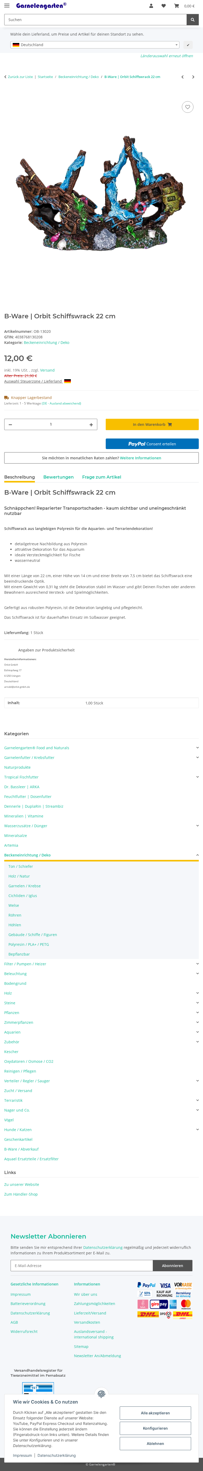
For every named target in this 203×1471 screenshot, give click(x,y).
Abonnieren (172, 1265)
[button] (151, 6)
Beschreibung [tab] (19, 477)
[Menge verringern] (10, 424)
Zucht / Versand (18, 1090)
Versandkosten (87, 1322)
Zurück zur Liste (20, 76)
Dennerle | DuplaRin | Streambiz (33, 806)
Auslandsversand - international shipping (94, 1334)
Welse (13, 905)
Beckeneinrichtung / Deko (46, 342)
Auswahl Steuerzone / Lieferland (33, 381)
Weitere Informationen (140, 457)
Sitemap (81, 1346)
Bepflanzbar (19, 954)
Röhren (14, 915)
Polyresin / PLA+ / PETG (28, 944)
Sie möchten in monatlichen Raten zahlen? (101, 457)
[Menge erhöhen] (91, 424)
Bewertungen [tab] (58, 477)
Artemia (11, 845)
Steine (9, 1002)
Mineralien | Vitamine (23, 816)
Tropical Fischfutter (21, 777)
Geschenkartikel (18, 1139)
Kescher (11, 1051)
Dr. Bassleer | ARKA (21, 786)
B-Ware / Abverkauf (21, 1149)
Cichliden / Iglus (22, 895)
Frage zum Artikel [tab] (101, 477)
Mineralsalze (15, 835)
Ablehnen (155, 1443)
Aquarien (12, 1032)
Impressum (22, 1455)
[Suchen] (193, 19)
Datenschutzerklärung (57, 1455)
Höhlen (14, 924)
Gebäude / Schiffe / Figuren (32, 934)
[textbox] (95, 44)
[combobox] (94, 44)
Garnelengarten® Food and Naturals (36, 747)
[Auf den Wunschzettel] (187, 107)
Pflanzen (11, 1012)
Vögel (9, 1119)
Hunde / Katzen (18, 1129)
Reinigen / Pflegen (20, 1071)
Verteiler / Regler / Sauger (27, 1080)
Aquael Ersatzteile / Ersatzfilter (31, 1158)
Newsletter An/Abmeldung (97, 1355)
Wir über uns (85, 1294)
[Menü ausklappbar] (7, 3)
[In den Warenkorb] (8, 94)
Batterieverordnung (28, 1303)
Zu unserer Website (21, 1184)
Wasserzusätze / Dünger (25, 825)
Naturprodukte (17, 767)
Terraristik (13, 1100)
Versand (47, 370)
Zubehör (11, 1041)
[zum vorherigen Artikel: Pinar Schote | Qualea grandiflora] (182, 76)
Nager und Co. (17, 1110)
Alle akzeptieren (155, 1413)
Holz (8, 993)
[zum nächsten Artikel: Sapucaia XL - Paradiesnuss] (193, 76)
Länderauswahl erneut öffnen (166, 55)
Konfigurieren (155, 1428)
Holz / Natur (19, 876)
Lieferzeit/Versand (90, 1313)
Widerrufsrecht (24, 1331)
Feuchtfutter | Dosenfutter (28, 796)
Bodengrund (15, 983)
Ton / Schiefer (20, 866)
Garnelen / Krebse (24, 885)
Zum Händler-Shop (21, 1194)
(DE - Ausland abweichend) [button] (61, 403)
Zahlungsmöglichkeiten (94, 1303)
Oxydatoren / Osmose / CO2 (28, 1061)
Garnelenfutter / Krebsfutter (29, 757)
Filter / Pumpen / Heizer (25, 963)
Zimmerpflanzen (18, 1022)
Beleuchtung (15, 973)
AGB (14, 1322)
